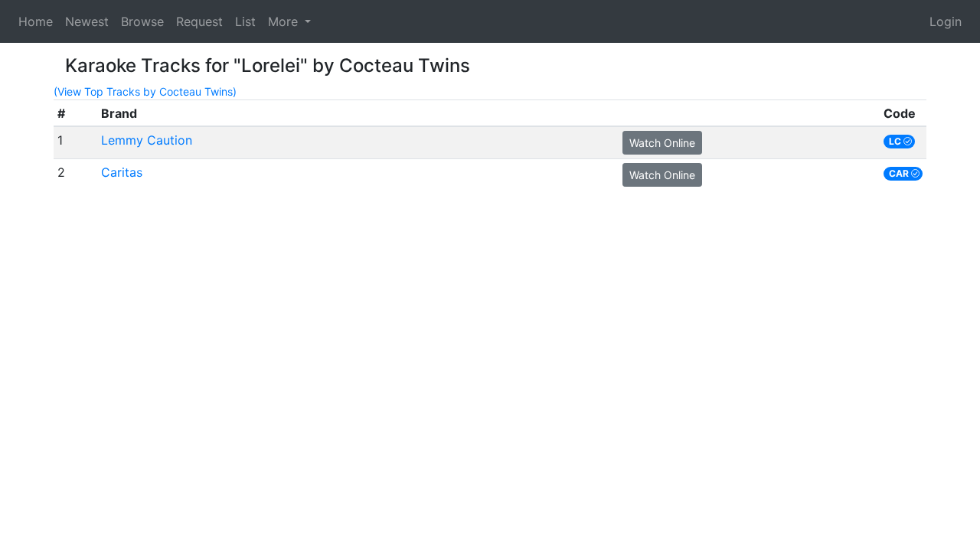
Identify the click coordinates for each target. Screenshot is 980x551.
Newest (87, 21)
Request (199, 21)
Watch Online (662, 142)
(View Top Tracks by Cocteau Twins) (145, 91)
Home (35, 21)
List (245, 21)
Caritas (121, 172)
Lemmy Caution (146, 140)
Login (945, 21)
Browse (142, 21)
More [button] (285, 21)
